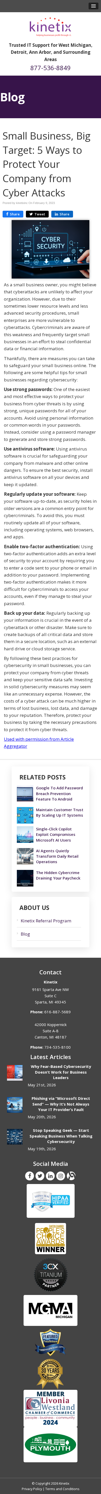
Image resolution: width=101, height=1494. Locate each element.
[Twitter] (40, 1176)
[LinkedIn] (50, 1176)
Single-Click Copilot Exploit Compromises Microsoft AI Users (55, 834)
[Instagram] (60, 1176)
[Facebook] (29, 1176)
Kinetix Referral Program (46, 921)
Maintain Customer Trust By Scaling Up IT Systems (59, 812)
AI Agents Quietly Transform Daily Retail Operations (57, 856)
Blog (25, 934)
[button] (93, 6)
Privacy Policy (32, 1488)
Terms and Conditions (62, 1488)
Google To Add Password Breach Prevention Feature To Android (59, 793)
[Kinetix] (50, 25)
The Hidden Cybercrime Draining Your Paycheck (58, 875)
